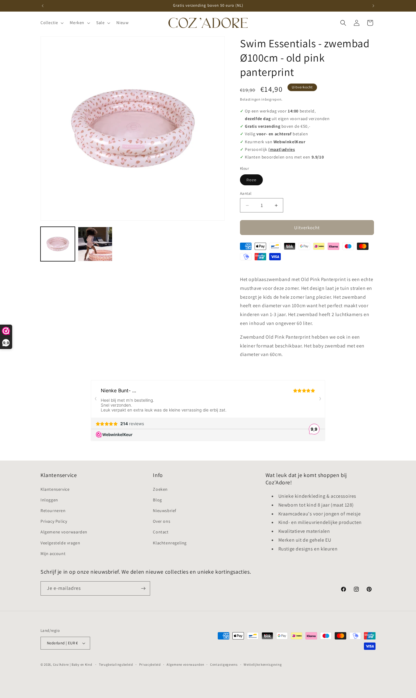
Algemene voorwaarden (64, 532)
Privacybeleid (150, 664)
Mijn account (53, 553)
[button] (51, 22)
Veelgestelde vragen (60, 543)
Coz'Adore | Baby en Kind (72, 664)
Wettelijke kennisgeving (263, 664)
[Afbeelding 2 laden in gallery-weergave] (95, 244)
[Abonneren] (143, 588)
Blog (157, 500)
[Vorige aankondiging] (42, 6)
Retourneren (53, 510)
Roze (254, 181)
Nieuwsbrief (164, 510)
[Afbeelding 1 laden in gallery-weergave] (58, 244)
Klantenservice (55, 489)
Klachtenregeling (170, 543)
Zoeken (160, 489)
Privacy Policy (54, 521)
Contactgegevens (224, 664)
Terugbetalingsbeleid (116, 664)
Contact (160, 532)
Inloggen (49, 500)
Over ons (161, 521)
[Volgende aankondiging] (373, 6)
